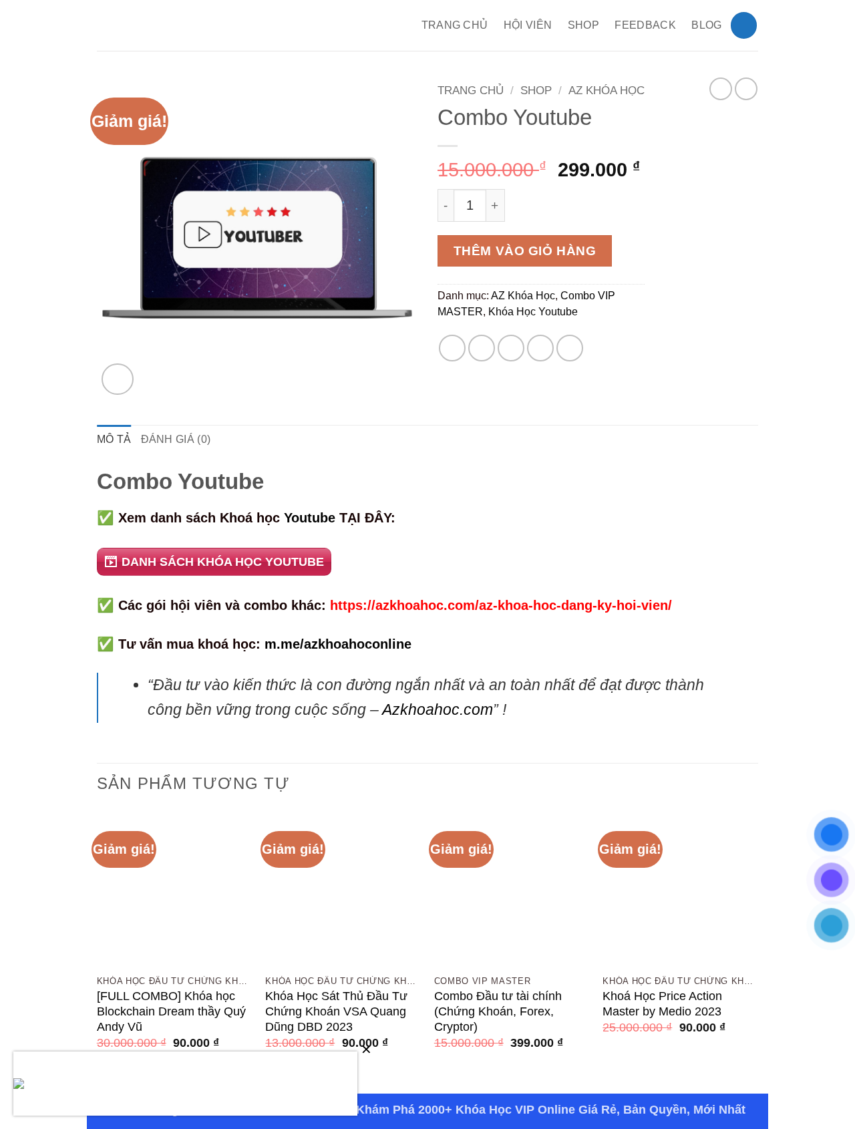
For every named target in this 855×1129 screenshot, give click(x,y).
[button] (744, 25)
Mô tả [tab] (114, 439)
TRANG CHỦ (454, 25)
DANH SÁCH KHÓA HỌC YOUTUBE (223, 562)
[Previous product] (746, 88)
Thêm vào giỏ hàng (525, 251)
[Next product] (720, 88)
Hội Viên (528, 25)
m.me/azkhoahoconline (338, 643)
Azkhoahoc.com (437, 709)
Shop (583, 25)
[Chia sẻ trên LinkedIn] (569, 348)
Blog (706, 25)
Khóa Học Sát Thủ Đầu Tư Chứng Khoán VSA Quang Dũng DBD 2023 (336, 1011)
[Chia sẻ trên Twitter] (481, 348)
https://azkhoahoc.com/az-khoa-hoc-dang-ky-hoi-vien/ (501, 605)
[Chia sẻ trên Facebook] (452, 348)
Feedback (645, 25)
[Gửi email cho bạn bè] (511, 348)
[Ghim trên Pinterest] (540, 348)
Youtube (309, 517)
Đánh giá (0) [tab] (176, 439)
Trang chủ (471, 90)
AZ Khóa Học (606, 90)
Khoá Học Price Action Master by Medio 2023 (662, 1003)
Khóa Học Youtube (533, 311)
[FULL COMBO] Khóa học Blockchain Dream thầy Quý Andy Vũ (171, 1011)
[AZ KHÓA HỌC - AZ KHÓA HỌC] (200, 25)
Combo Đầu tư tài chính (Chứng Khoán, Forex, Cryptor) (498, 1011)
